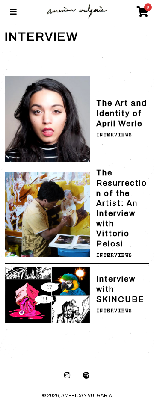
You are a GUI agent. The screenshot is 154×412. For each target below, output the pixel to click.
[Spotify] (86, 375)
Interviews (114, 135)
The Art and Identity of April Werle (121, 113)
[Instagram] (67, 375)
